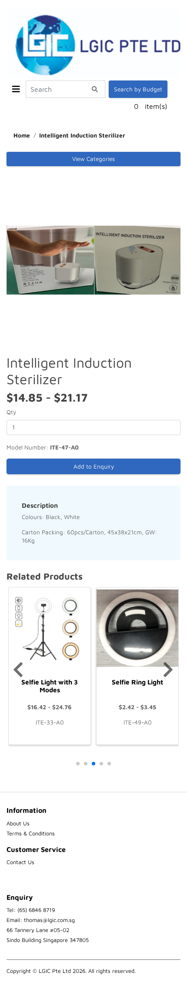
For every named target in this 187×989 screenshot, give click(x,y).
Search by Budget (138, 89)
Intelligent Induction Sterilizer (82, 135)
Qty (11, 412)
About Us (18, 823)
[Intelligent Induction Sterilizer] (93, 259)
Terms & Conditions (31, 833)
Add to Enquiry (93, 466)
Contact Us (20, 862)
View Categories (93, 158)
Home (21, 135)
